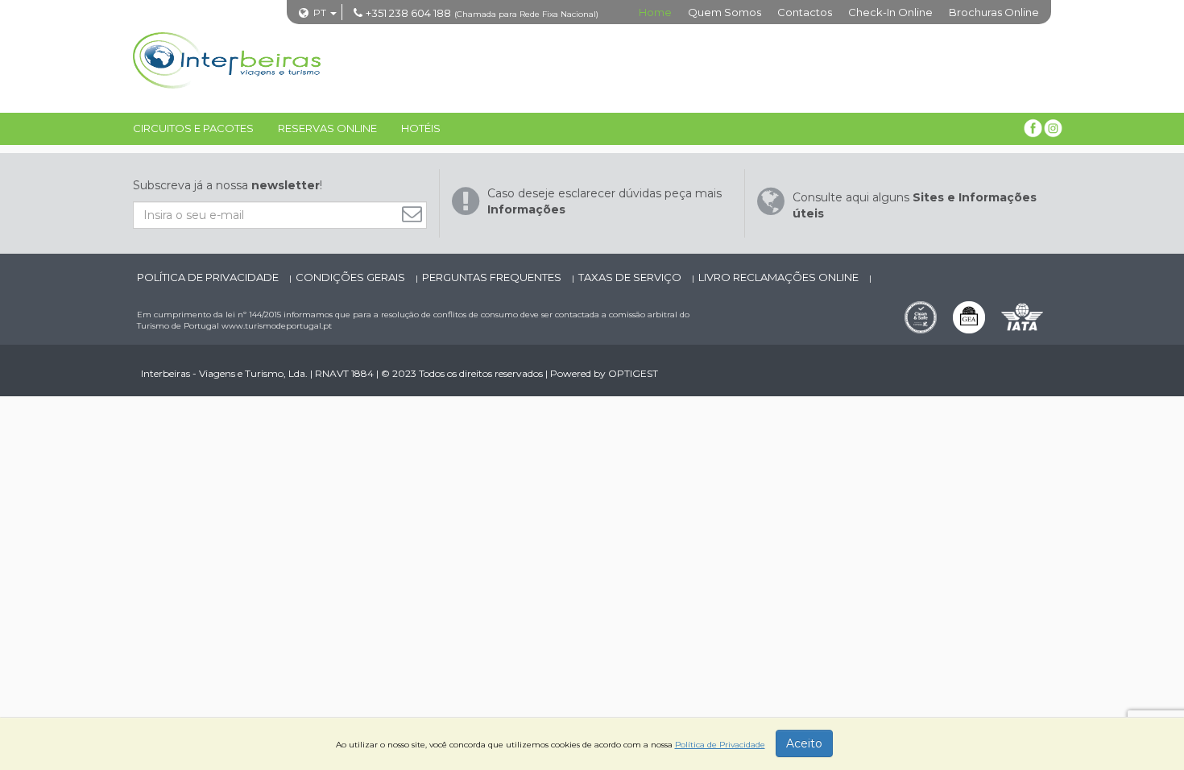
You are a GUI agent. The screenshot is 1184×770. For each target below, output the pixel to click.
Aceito (804, 743)
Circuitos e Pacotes (193, 128)
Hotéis (421, 128)
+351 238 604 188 (408, 12)
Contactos (804, 12)
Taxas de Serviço (631, 277)
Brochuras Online (994, 12)
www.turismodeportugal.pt (276, 326)
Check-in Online (890, 12)
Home (655, 12)
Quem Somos (724, 12)
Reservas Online (327, 128)
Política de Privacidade (209, 277)
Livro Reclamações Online (779, 277)
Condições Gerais (352, 277)
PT (319, 12)
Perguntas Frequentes (493, 277)
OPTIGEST (633, 373)
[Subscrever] (416, 214)
